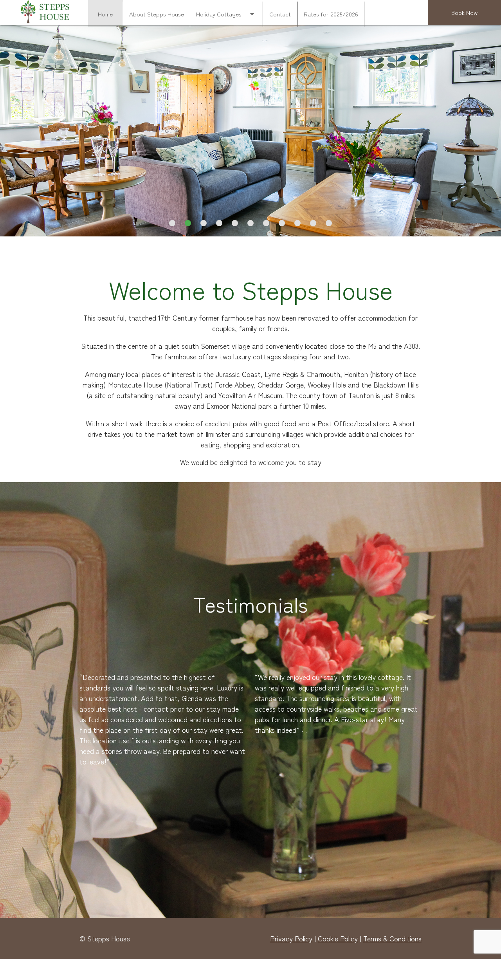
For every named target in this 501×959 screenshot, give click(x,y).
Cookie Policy (338, 938)
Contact (280, 14)
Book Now (464, 12)
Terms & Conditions (392, 938)
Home (105, 14)
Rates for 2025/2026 (331, 14)
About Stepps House (156, 14)
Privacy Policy (291, 938)
